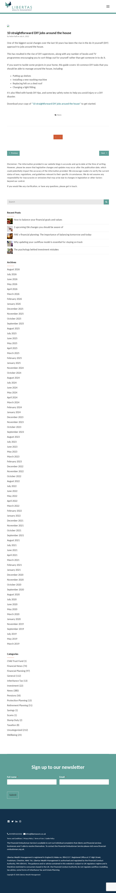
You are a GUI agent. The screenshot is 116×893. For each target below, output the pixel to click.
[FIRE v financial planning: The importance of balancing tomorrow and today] (10, 236)
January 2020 (14, 619)
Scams (10, 715)
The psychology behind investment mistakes (36, 249)
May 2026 (12, 284)
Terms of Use (39, 839)
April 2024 (12, 397)
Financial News (14, 666)
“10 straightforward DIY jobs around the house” (56, 104)
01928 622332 (15, 834)
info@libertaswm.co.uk (36, 834)
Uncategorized (14, 730)
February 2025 (14, 358)
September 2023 (15, 432)
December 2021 (15, 520)
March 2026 (13, 294)
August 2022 (13, 481)
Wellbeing (12, 735)
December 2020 (15, 575)
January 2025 (14, 363)
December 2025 (15, 309)
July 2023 (12, 442)
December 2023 (15, 417)
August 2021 (13, 540)
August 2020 (13, 594)
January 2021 (14, 570)
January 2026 (14, 304)
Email (62, 777)
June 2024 (12, 387)
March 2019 (13, 644)
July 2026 (12, 274)
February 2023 (14, 461)
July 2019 (12, 634)
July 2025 (12, 333)
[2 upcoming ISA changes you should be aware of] (10, 228)
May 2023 (12, 452)
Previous (14, 153)
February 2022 (14, 511)
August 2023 (13, 437)
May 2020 (12, 609)
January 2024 (14, 412)
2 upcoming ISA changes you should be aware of (38, 227)
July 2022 (12, 486)
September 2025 (15, 323)
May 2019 (12, 639)
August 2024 (13, 378)
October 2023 (14, 427)
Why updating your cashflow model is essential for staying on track (48, 242)
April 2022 (12, 501)
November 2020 (15, 580)
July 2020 (12, 599)
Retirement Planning (17, 705)
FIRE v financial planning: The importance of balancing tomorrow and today (52, 234)
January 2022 (14, 516)
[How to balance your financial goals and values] (10, 221)
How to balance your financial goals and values (38, 220)
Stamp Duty (13, 720)
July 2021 (12, 545)
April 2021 (12, 555)
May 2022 (12, 496)
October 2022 (14, 476)
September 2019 (15, 629)
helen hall (13, 36)
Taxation (11, 725)
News (59, 115)
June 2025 (12, 338)
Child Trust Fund (15, 661)
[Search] (106, 201)
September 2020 (15, 589)
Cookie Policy (49, 839)
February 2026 (14, 299)
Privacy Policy (28, 839)
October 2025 (14, 319)
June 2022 (12, 491)
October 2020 (14, 585)
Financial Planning (16, 671)
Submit (12, 795)
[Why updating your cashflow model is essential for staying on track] (10, 243)
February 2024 (14, 407)
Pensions (11, 695)
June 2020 (12, 604)
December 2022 (15, 466)
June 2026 (12, 279)
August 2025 (13, 328)
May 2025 (12, 343)
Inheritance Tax (15, 681)
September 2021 (15, 535)
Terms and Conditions (14, 839)
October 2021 (14, 530)
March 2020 (13, 614)
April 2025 (12, 348)
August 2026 (13, 269)
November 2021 (15, 525)
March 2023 (13, 456)
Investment (13, 686)
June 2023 (12, 447)
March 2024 (13, 402)
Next (103, 153)
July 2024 (12, 383)
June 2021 (12, 550)
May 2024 (12, 392)
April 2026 (12, 289)
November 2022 (15, 471)
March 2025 (13, 353)
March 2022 (13, 506)
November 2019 (15, 624)
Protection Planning (17, 700)
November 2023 (15, 422)
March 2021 (13, 560)
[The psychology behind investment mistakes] (10, 251)
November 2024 (15, 368)
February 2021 (14, 565)
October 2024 (14, 373)
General (11, 676)
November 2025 (15, 314)
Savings (11, 710)
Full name (12, 777)
